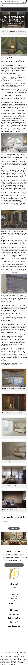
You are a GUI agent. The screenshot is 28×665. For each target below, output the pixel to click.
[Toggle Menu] (25, 9)
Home (3, 21)
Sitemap (17, 654)
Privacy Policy (14, 598)
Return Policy (14, 601)
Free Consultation (13, 565)
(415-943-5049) (14, 614)
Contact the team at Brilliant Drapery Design (11, 363)
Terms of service (14, 594)
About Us (14, 587)
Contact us (14, 590)
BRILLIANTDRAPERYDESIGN (13, 652)
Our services (14, 596)
